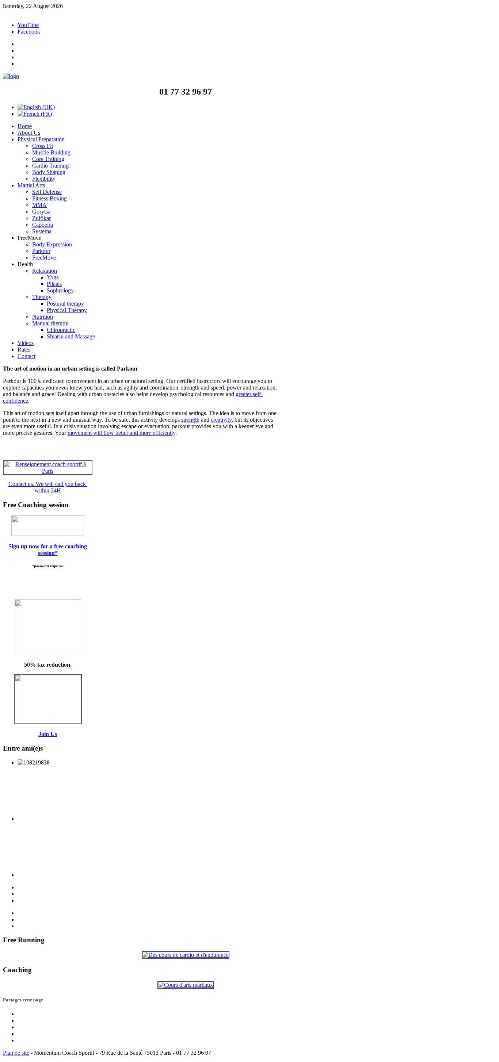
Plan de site (16, 1053)
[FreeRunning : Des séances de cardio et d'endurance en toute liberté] (185, 955)
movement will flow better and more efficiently (121, 433)
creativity (221, 420)
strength (190, 420)
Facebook (29, 31)
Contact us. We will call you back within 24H (47, 487)
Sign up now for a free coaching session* (47, 549)
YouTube (28, 25)
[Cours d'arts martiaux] (185, 985)
